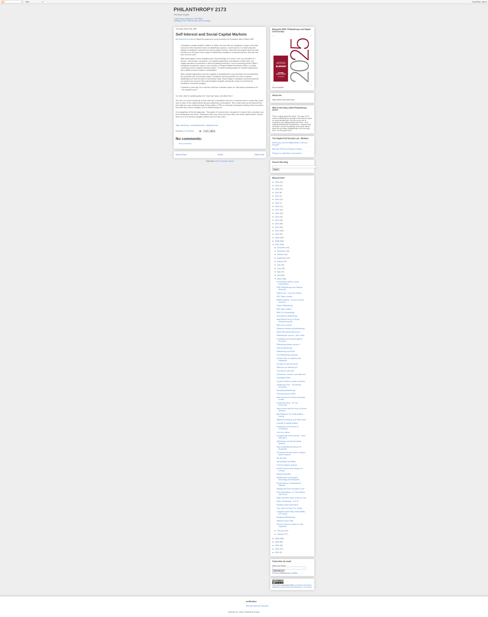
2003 (277, 549)
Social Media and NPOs (286, 462)
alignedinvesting (212, 125)
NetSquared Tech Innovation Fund (290, 489)
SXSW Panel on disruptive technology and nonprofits (288, 479)
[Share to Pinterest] (214, 131)
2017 (277, 210)
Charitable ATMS (283, 378)
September (282, 258)
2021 (277, 196)
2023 (277, 189)
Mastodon (249, 606)
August (280, 261)
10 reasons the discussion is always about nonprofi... (291, 453)
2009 (277, 238)
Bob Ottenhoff (181, 39)
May (279, 272)
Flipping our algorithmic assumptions (287, 153)
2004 (277, 545)
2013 (277, 224)
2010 (277, 234)
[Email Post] (200, 131)
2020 (277, 199)
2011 (277, 231)
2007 (277, 244)
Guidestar (191, 39)
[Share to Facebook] (211, 131)
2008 (277, 241)
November (281, 251)
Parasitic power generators (287, 505)
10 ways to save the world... (288, 364)
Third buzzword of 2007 (286, 394)
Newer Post (181, 155)
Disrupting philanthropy (286, 390)
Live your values (283, 432)
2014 (277, 220)
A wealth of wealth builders (287, 423)
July (279, 265)
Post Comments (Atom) (225, 161)
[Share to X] (209, 131)
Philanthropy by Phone (286, 351)
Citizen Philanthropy (285, 305)
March (280, 279)
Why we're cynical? (284, 325)
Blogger (256, 612)
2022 (277, 193)
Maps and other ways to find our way (291, 498)
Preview (275, 573)
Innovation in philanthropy (287, 316)
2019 (277, 203)
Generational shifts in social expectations (288, 283)
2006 (277, 538)
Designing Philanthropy (286, 517)
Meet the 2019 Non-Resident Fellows (287, 149)
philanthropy (184, 125)
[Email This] (204, 131)
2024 (277, 186)
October (280, 254)
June (279, 268)
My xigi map (281, 458)
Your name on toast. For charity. (289, 508)
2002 (277, 552)
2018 (277, 206)
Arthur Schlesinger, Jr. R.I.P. (288, 501)
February (281, 531)
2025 (277, 182)
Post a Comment (185, 144)
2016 (277, 213)
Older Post (259, 155)
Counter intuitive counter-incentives (291, 381)
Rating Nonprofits (284, 474)
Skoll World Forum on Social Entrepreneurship (288, 320)
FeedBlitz (294, 573)
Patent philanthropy (284, 348)
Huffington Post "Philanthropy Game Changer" (192, 21)
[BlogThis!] (207, 131)
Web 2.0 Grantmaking (285, 312)
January (280, 534)
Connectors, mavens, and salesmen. (291, 374)
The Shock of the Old (285, 371)
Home (220, 155)
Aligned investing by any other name (291, 420)
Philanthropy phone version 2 (288, 344)
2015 (277, 217)
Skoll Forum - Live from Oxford (289, 293)
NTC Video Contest (284, 296)
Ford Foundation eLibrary (287, 465)
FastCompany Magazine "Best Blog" (188, 19)
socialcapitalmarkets (197, 125)
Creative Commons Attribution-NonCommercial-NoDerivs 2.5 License (292, 586)
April (279, 275)
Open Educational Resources (288, 332)
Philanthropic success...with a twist (290, 335)
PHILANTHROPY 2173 (200, 9)
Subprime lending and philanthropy (291, 328)
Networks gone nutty (285, 521)
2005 (277, 542)
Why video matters (284, 309)
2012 (277, 227)
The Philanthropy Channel (287, 355)
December (281, 248)
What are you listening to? (287, 367)
